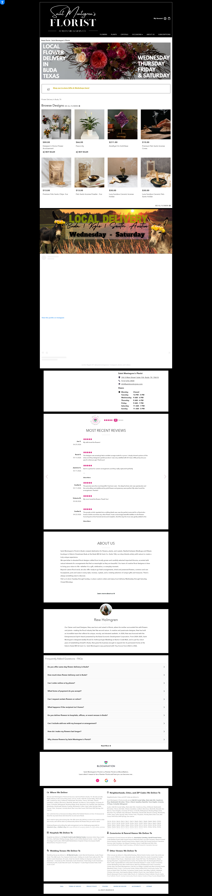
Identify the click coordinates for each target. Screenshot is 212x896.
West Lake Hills (150, 800)
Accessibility (136, 886)
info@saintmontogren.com (132, 384)
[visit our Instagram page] (97, 780)
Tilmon (127, 802)
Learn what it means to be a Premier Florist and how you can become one (106, 774)
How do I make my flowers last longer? (64, 731)
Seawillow (138, 802)
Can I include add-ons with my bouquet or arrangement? (72, 723)
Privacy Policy (92, 886)
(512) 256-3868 (127, 381)
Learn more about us (105, 593)
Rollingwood (123, 804)
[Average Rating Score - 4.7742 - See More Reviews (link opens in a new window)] (108, 420)
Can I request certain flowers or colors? (64, 699)
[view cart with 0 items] (169, 18)
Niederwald (114, 802)
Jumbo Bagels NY (87, 365)
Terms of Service (75, 886)
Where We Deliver (59, 792)
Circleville (116, 804)
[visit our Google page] (106, 780)
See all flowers (72, 106)
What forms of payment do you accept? (64, 691)
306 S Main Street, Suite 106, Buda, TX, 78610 (140, 377)
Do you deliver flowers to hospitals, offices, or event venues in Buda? (78, 715)
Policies (105, 886)
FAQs (61, 886)
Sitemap (149, 886)
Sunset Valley (141, 800)
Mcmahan (122, 802)
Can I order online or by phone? (61, 683)
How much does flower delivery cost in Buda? (67, 675)
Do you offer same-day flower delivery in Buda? (68, 667)
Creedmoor (159, 800)
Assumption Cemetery (141, 837)
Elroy (108, 802)
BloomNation (123, 772)
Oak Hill (134, 800)
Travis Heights (153, 802)
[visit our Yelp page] (114, 780)
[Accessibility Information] (2, 2)
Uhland (132, 802)
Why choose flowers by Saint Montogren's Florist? (69, 739)
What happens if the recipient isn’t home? (66, 707)
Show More (87, 477)
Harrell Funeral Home (154, 837)
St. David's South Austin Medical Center (74, 837)
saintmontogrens (102, 365)
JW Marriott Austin (72, 855)
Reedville (145, 802)
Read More (105, 746)
